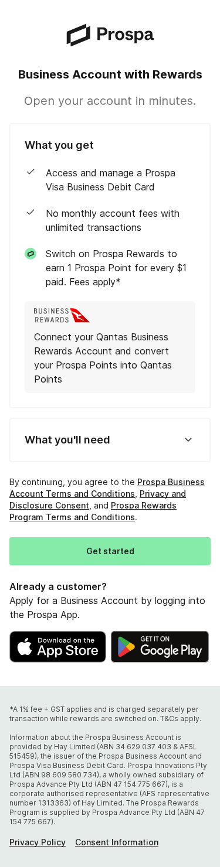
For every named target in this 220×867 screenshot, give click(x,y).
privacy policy (37, 842)
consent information (116, 842)
